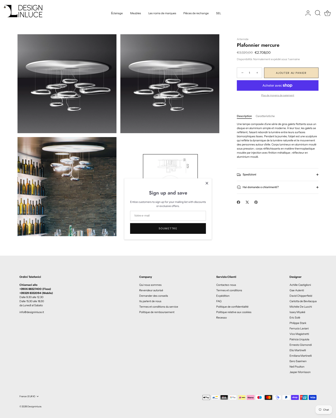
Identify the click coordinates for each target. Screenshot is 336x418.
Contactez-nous (226, 285)
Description (244, 116)
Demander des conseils (153, 295)
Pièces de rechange (196, 13)
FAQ (218, 301)
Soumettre (168, 228)
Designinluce (34, 406)
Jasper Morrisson (300, 372)
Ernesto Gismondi (301, 345)
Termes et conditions (229, 290)
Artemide (242, 39)
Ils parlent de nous (150, 301)
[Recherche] (317, 13)
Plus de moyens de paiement (277, 95)
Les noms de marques (162, 13)
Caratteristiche (265, 116)
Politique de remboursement (156, 312)
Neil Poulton (297, 366)
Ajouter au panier (291, 73)
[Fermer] (207, 183)
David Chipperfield (301, 295)
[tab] (246, 116)
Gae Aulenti (297, 290)
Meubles (135, 13)
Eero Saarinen (298, 361)
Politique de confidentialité (232, 306)
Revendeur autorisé (151, 290)
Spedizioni (249, 174)
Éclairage (117, 13)
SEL (218, 13)
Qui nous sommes (150, 285)
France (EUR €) (27, 396)
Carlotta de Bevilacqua (303, 301)
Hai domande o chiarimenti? (260, 187)
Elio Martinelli (298, 350)
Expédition (222, 295)
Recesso (221, 317)
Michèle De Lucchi (301, 306)
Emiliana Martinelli (301, 355)
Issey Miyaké (297, 312)
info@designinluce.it (31, 312)
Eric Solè (295, 317)
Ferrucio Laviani (299, 328)
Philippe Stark (298, 323)
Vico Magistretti (299, 334)
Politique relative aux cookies (233, 312)
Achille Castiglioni (300, 285)
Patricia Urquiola (299, 339)
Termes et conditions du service (158, 306)
